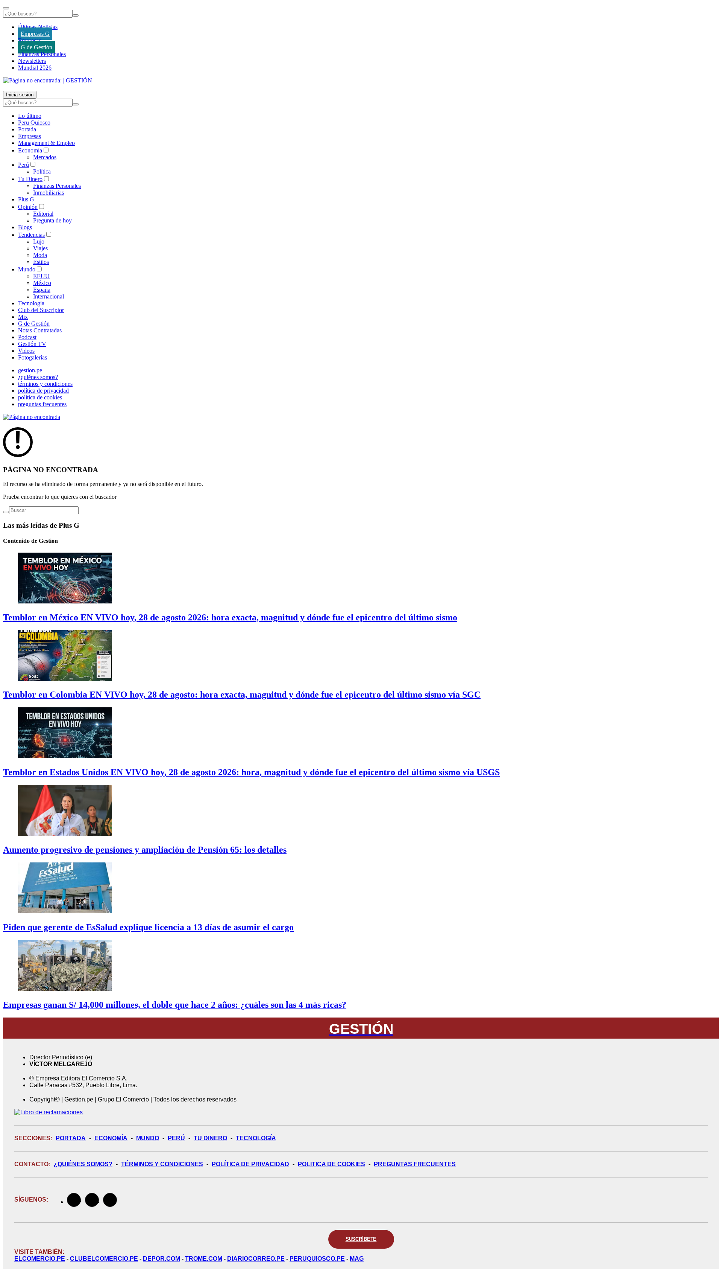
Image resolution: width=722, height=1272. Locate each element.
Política (42, 171)
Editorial (43, 213)
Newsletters (32, 61)
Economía (30, 150)
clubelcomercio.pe (104, 1258)
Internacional (48, 296)
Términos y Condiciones (162, 1164)
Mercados (44, 157)
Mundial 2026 (35, 67)
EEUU (41, 276)
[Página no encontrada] (31, 417)
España (41, 289)
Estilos (41, 262)
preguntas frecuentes (42, 404)
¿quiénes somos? (38, 377)
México (42, 283)
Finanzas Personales (42, 54)
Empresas (29, 40)
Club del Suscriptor (41, 310)
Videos (26, 350)
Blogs (25, 227)
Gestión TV (32, 344)
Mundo (26, 269)
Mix (23, 317)
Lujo (38, 241)
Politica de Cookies (331, 1164)
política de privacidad (43, 390)
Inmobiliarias (48, 192)
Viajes (40, 248)
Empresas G (35, 33)
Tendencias (31, 235)
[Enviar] (76, 15)
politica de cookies (40, 397)
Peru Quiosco (34, 122)
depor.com (161, 1258)
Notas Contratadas (40, 330)
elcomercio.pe (39, 1258)
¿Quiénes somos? (83, 1164)
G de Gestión (36, 47)
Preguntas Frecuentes (415, 1164)
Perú (23, 164)
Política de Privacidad (250, 1164)
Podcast (27, 337)
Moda (40, 255)
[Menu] (6, 8)
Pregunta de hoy (52, 220)
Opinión (28, 207)
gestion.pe (30, 370)
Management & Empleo (46, 143)
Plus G (26, 199)
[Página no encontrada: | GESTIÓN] (47, 80)
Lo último (29, 116)
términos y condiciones (45, 384)
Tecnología (31, 303)
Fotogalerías (32, 357)
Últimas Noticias (38, 27)
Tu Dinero (30, 179)
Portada (27, 129)
